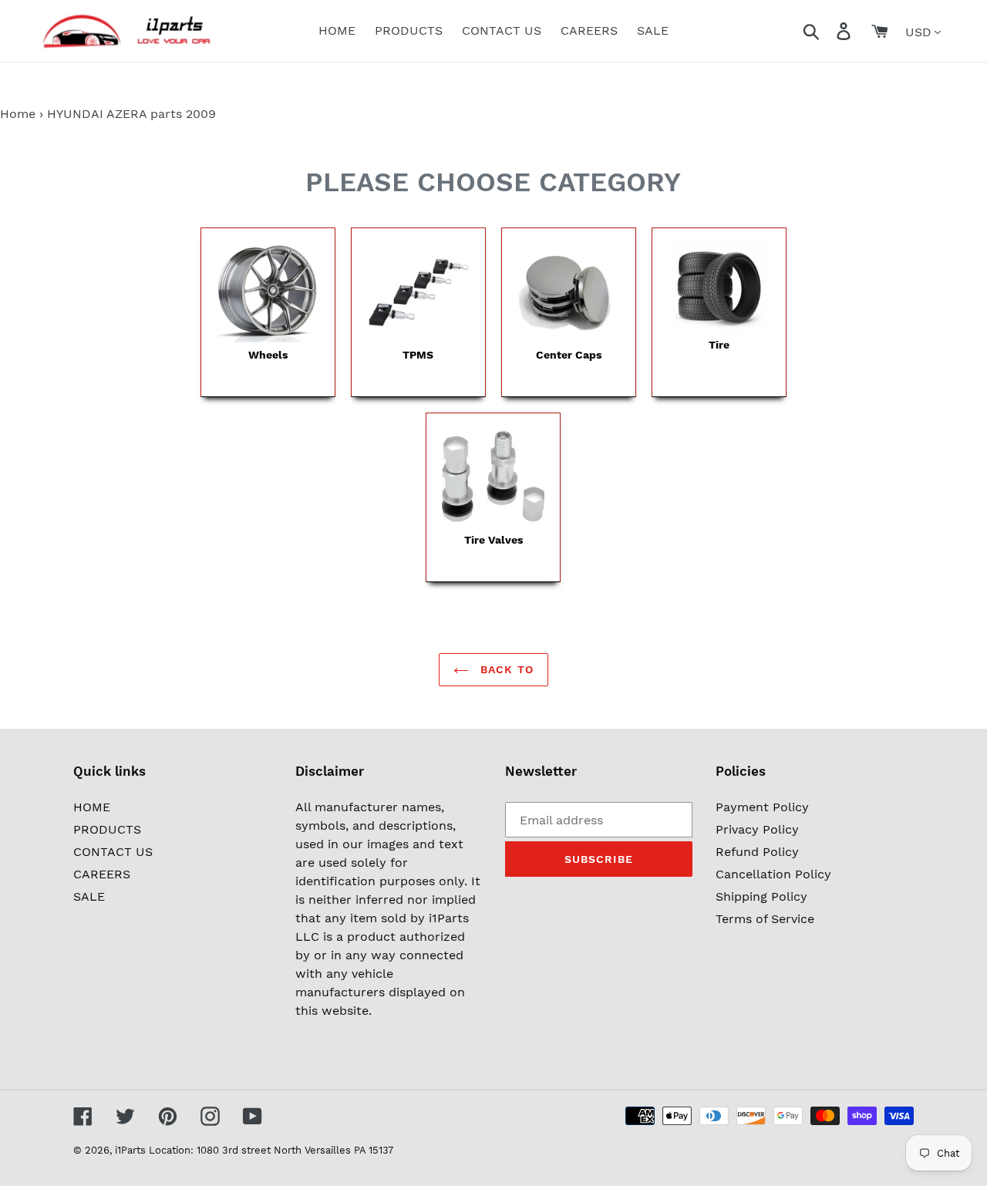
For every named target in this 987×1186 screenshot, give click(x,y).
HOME (91, 807)
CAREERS (101, 874)
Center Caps (568, 355)
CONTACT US (113, 851)
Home (17, 113)
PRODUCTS (107, 829)
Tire (719, 345)
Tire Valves (493, 540)
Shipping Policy (761, 896)
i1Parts (130, 1150)
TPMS (418, 355)
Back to (505, 669)
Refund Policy (757, 851)
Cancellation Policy (773, 874)
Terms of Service (765, 918)
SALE (89, 896)
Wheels (268, 355)
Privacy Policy (757, 829)
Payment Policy (762, 807)
